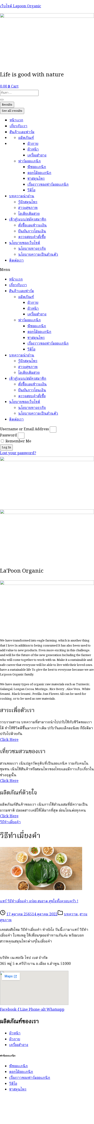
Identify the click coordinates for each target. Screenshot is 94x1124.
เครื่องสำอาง (37, 155)
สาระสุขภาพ (28, 208)
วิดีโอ (31, 190)
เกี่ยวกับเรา (18, 126)
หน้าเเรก (16, 120)
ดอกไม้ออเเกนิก (39, 173)
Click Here (9, 740)
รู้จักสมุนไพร (27, 202)
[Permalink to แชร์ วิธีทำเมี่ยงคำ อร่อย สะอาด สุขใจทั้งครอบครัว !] (41, 889)
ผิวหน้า (33, 150)
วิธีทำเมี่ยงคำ (10, 822)
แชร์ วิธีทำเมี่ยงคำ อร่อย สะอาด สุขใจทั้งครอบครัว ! (39, 901)
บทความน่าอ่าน (21, 196)
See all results (12, 111)
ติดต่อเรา (16, 261)
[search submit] (2, 99)
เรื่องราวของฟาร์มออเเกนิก (48, 185)
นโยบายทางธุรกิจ (32, 249)
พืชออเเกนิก (36, 167)
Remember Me (18, 441)
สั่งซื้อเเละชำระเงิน (32, 225)
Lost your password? (18, 453)
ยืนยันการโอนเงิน (32, 231)
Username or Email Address (24, 429)
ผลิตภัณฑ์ (26, 138)
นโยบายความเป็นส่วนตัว (38, 255)
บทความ (71, 914)
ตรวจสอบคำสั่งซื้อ (32, 237)
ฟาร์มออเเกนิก (29, 161)
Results (7, 104)
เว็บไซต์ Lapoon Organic (20, 6)
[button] (47, 270)
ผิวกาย (32, 144)
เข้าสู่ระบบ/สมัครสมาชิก (27, 220)
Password (8, 436)
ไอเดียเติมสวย (29, 214)
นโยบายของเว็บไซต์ (24, 243)
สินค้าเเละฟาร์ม (22, 132)
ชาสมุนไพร (36, 179)
